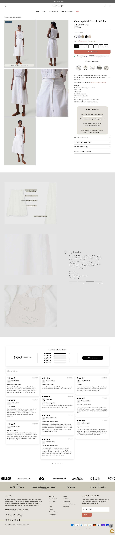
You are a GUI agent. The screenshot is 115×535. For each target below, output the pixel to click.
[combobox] (35, 272)
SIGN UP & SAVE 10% (43, 279)
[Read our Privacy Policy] (83, 288)
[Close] (87, 243)
